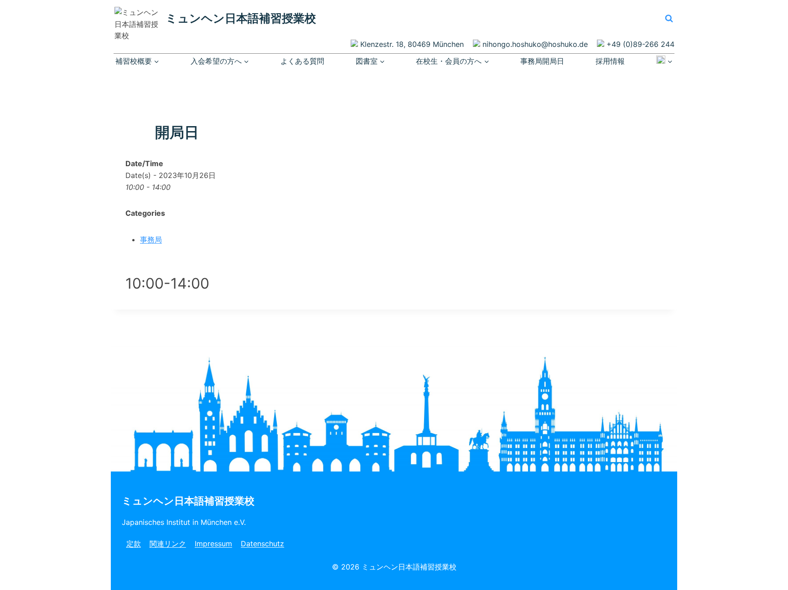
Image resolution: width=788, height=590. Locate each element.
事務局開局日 (542, 61)
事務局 (151, 239)
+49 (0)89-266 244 (640, 44)
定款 (133, 543)
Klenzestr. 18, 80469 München (412, 44)
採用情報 (610, 61)
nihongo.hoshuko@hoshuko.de (535, 44)
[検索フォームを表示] (669, 18)
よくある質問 (302, 61)
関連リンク (168, 543)
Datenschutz (262, 543)
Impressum (213, 543)
